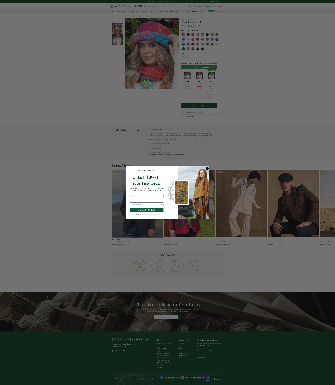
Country (132, 201)
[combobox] (146, 205)
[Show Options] (162, 205)
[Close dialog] (207, 168)
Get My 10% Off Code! (146, 210)
